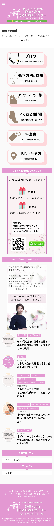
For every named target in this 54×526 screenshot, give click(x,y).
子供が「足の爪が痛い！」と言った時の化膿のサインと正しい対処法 (33, 392)
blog (16, 491)
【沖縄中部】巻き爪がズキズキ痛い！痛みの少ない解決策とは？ (33, 418)
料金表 (18, 494)
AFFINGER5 (31, 522)
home (9, 491)
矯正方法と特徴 (29, 497)
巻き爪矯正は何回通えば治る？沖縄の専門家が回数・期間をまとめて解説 (33, 345)
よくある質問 (26, 491)
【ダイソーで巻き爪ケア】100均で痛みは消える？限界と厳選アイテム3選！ (34, 440)
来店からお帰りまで (31, 494)
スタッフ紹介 (38, 491)
